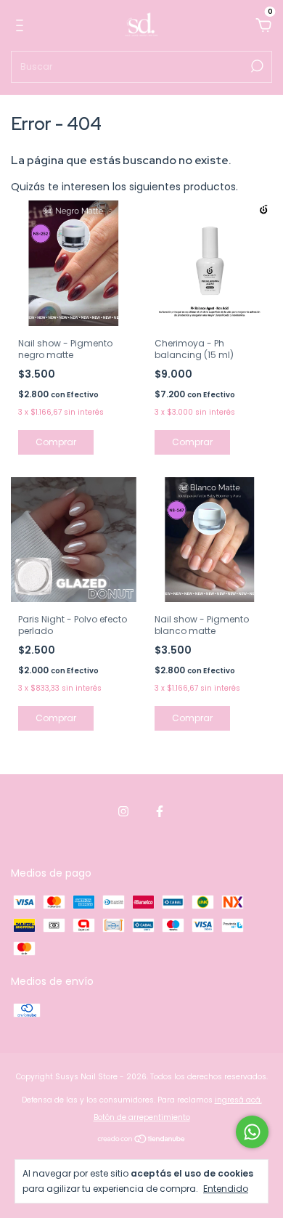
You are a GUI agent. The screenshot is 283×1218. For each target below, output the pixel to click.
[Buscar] (255, 66)
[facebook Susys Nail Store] (159, 811)
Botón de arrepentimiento (142, 1117)
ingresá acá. (238, 1100)
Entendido (225, 1188)
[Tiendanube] (142, 1140)
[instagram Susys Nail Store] (123, 811)
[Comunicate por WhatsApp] (252, 1132)
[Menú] (22, 26)
